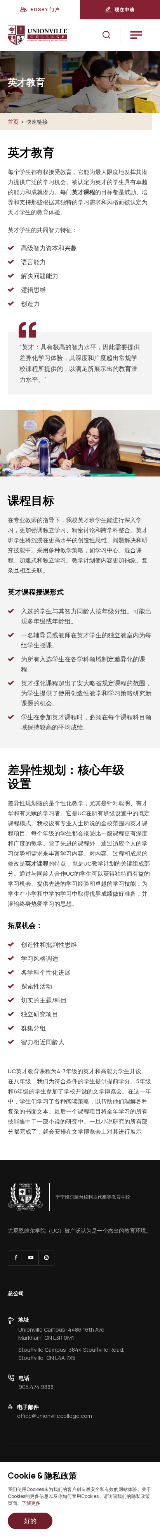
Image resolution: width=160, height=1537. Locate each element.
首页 (13, 121)
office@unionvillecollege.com (54, 1415)
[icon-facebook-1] (15, 1257)
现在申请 (125, 9)
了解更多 (31, 1503)
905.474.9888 (36, 1386)
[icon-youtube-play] (30, 1257)
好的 (30, 1521)
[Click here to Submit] (106, 35)
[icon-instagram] (46, 1257)
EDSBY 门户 (45, 9)
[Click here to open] (25, 1197)
